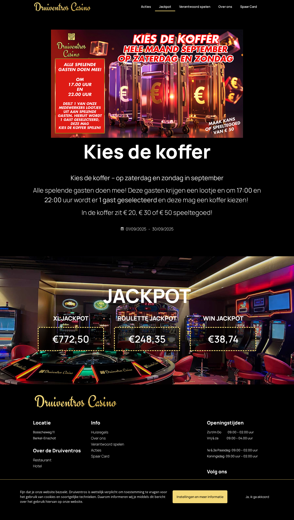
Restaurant (42, 460)
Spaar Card (248, 6)
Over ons (225, 6)
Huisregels (99, 432)
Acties (146, 6)
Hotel (37, 466)
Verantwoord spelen (194, 6)
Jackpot (165, 6)
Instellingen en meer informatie (200, 497)
